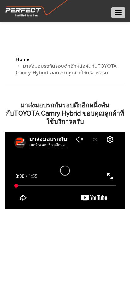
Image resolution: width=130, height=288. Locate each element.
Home (23, 59)
